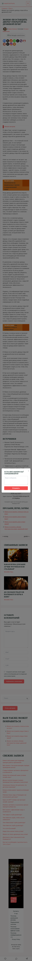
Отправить (16, 488)
